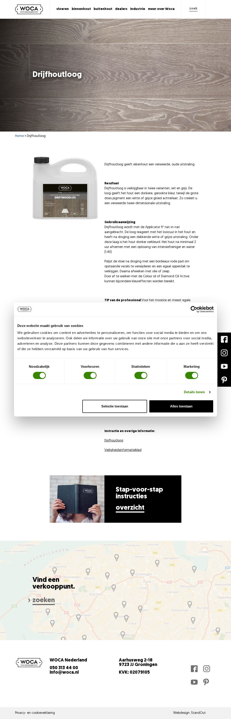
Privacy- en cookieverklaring (35, 713)
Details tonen (194, 392)
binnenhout (81, 9)
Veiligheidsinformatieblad (122, 450)
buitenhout (103, 9)
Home (19, 136)
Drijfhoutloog (113, 440)
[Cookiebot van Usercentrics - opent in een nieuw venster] (194, 309)
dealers (121, 9)
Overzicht (130, 507)
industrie (137, 9)
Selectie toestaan (114, 406)
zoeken (43, 600)
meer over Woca (161, 9)
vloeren (62, 9)
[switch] (90, 375)
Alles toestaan (181, 406)
